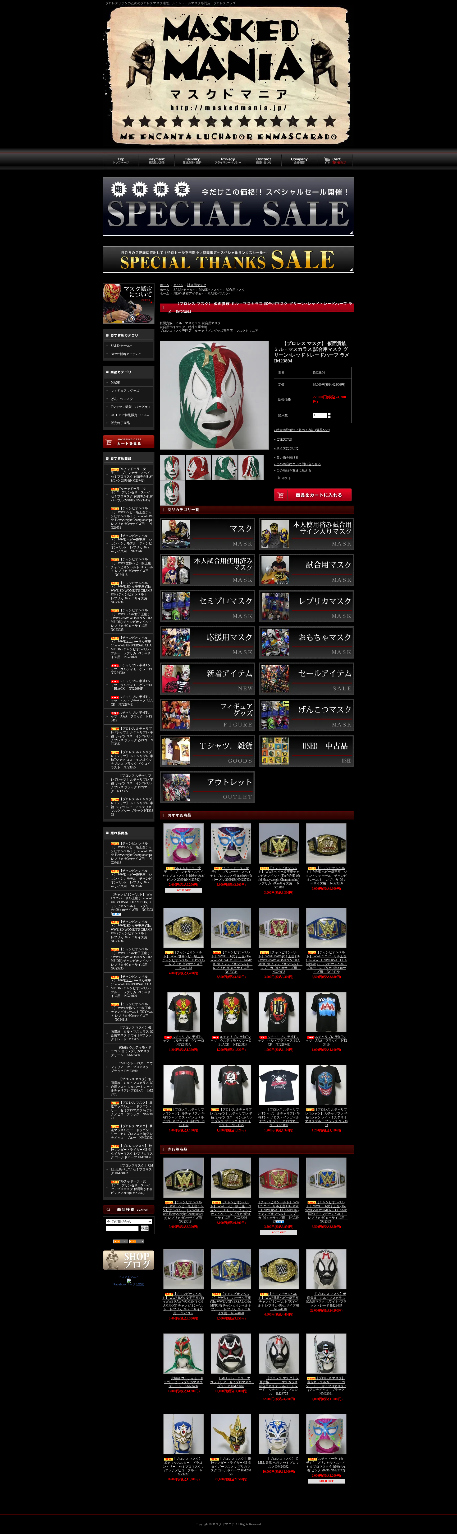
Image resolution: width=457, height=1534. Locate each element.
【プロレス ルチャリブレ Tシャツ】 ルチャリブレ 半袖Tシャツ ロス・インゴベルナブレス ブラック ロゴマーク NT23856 (132, 783)
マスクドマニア (128, 1276)
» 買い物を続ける (286, 457)
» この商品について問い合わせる (297, 464)
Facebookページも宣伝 (128, 1284)
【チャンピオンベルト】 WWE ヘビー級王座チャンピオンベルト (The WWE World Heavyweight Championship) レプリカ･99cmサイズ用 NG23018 (132, 517)
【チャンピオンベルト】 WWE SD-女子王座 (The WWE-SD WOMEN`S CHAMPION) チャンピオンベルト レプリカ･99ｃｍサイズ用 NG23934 (131, 592)
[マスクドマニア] (129, 1281)
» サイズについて (286, 448)
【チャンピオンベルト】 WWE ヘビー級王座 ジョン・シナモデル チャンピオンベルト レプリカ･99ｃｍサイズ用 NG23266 (131, 543)
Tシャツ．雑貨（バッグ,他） (131, 407)
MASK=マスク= (210, 290)
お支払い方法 (156, 161)
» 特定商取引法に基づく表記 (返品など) (302, 430)
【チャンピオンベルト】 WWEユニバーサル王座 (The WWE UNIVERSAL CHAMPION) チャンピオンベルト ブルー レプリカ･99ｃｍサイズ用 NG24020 (131, 647)
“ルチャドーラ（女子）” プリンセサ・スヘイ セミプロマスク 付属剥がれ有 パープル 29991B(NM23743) (132, 494)
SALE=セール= (121, 346)
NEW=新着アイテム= (126, 354)
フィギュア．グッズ (125, 391)
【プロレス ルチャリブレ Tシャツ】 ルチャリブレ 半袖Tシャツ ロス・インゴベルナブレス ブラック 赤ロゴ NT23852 (132, 736)
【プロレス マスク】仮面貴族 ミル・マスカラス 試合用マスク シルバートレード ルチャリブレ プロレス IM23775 (132, 1087)
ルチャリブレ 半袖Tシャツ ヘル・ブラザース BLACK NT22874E (132, 700)
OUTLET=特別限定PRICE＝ (130, 415)
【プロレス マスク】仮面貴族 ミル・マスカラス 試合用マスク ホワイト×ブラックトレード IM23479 (132, 1033)
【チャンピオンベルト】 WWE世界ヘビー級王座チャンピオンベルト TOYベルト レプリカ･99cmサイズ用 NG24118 (132, 567)
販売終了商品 (120, 423)
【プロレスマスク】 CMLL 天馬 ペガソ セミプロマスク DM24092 (132, 1169)
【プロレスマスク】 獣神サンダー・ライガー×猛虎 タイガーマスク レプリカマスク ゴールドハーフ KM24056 (132, 1151)
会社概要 (299, 161)
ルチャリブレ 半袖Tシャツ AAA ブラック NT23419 (131, 716)
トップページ (121, 161)
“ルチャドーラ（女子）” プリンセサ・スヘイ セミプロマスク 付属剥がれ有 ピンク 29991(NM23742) (132, 474)
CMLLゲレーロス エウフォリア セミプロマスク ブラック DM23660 (132, 1067)
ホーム (164, 285)
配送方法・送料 (192, 161)
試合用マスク (196, 285)
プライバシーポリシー (228, 161)
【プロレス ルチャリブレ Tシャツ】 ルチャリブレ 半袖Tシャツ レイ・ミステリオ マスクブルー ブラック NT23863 (132, 807)
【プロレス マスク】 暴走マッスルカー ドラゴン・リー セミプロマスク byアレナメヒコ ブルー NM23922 (132, 1132)
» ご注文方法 (283, 439)
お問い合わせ (263, 161)
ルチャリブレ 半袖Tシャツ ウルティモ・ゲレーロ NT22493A (132, 669)
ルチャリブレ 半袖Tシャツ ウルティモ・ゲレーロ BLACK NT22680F (131, 685)
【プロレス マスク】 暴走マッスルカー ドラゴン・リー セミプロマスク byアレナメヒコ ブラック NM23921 (132, 1110)
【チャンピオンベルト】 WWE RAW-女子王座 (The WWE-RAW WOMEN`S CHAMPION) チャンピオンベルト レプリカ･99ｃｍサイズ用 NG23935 (132, 619)
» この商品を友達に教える (292, 470)
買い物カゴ (335, 161)
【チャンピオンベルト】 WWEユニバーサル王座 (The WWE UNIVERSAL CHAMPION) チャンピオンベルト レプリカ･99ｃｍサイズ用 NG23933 (132, 904)
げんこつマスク (122, 399)
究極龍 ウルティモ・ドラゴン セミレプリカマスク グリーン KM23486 (131, 1051)
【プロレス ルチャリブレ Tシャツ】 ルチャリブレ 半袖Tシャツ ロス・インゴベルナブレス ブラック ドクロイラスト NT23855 (132, 760)
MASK (115, 382)
